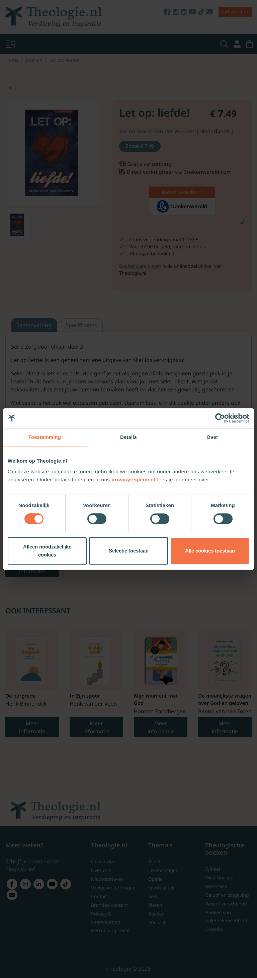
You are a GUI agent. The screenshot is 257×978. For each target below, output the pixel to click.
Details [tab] (128, 437)
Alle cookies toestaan (210, 551)
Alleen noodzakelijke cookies (47, 551)
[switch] (96, 518)
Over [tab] (212, 437)
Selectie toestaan (129, 551)
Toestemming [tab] (44, 437)
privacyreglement (133, 480)
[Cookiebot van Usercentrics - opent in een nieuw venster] (220, 418)
